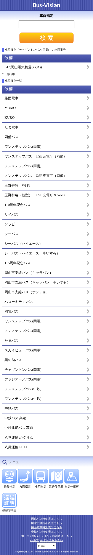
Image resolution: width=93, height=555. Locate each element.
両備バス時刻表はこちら (46, 518)
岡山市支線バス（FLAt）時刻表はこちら (46, 536)
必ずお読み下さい (51, 540)
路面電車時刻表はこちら (46, 527)
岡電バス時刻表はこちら (46, 523)
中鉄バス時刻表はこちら (46, 531)
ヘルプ (34, 540)
